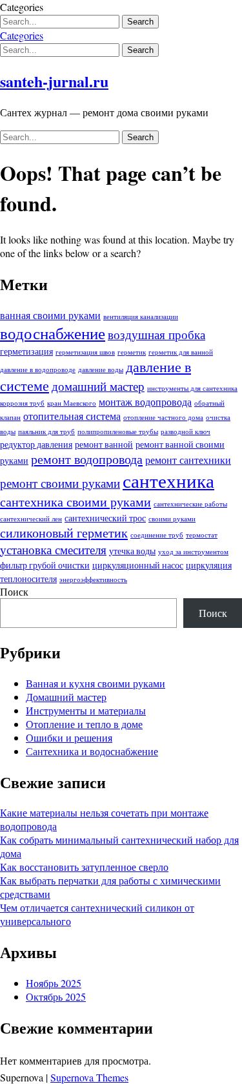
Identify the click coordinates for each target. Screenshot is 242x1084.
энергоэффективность (93, 579)
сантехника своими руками (75, 501)
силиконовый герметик (64, 532)
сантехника (168, 480)
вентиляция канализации (140, 316)
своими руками (172, 518)
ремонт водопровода (87, 459)
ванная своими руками (50, 315)
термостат (201, 534)
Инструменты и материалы (86, 710)
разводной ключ (185, 431)
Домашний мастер (66, 697)
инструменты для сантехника (192, 388)
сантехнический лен (31, 518)
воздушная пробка (156, 334)
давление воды (100, 369)
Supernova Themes (89, 1077)
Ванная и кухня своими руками (95, 683)
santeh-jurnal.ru (54, 81)
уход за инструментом (193, 551)
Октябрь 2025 (56, 996)
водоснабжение (52, 333)
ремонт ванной (104, 444)
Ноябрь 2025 (53, 983)
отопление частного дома (163, 417)
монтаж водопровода (145, 402)
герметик (131, 352)
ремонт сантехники (188, 460)
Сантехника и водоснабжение (92, 751)
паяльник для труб (46, 431)
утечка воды (132, 551)
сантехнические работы (190, 503)
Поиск (14, 591)
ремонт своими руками (60, 483)
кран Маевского (71, 403)
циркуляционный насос (137, 565)
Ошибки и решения (69, 737)
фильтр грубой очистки (45, 565)
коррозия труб (22, 403)
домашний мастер (98, 386)
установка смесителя (53, 549)
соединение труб (156, 534)
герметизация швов (85, 352)
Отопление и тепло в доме (84, 724)
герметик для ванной (180, 352)
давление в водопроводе (38, 369)
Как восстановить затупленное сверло (84, 866)
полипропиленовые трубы (117, 431)
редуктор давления (36, 444)
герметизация (26, 351)
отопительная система (72, 416)
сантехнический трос (105, 518)
